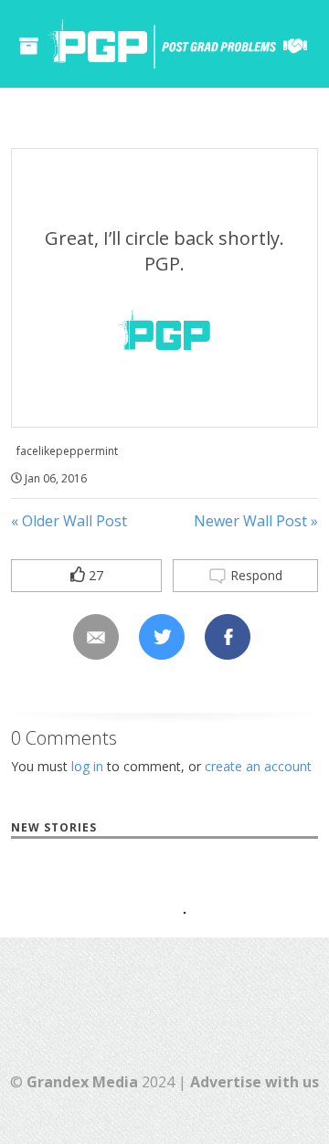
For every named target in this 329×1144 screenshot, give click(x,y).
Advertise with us (254, 1082)
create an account (258, 766)
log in (87, 766)
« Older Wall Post (69, 521)
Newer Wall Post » (256, 521)
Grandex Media (82, 1082)
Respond (254, 575)
